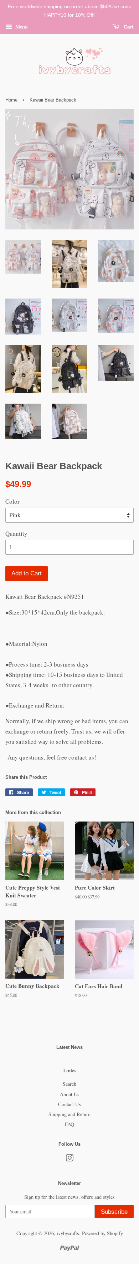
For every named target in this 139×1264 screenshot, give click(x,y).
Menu (21, 26)
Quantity (16, 533)
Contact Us (69, 1104)
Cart (128, 27)
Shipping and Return (69, 1114)
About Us (69, 1094)
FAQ (69, 1124)
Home (11, 100)
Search (69, 1084)
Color (12, 501)
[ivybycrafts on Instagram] (69, 1159)
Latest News (69, 1047)
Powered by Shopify (102, 1233)
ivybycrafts (68, 1233)
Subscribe (114, 1211)
